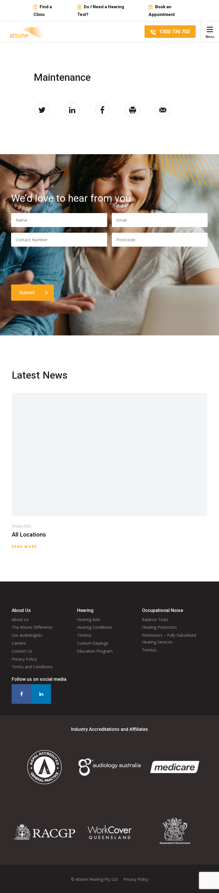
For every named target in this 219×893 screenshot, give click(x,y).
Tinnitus (84, 635)
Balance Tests (155, 619)
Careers (19, 643)
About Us (20, 619)
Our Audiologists (27, 635)
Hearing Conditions (94, 627)
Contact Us (22, 651)
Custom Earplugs (92, 643)
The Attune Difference (32, 627)
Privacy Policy (24, 659)
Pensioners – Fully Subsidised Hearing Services (169, 638)
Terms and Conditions (32, 666)
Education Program (95, 651)
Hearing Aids (88, 619)
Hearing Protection (159, 627)
